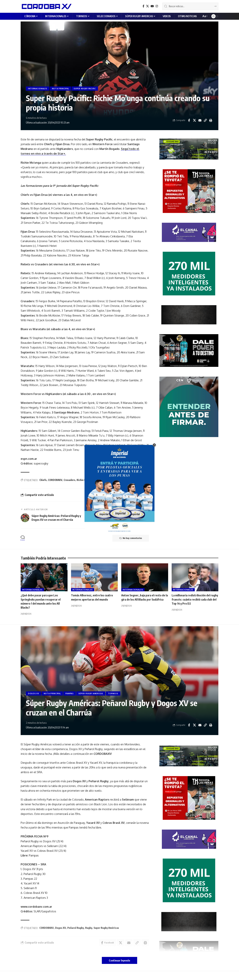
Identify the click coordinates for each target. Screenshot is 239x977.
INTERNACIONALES (37, 89)
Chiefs (43, 479)
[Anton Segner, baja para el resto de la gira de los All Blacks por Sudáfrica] (144, 577)
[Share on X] (194, 120)
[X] (147, 6)
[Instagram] (157, 6)
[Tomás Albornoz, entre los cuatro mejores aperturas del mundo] (94, 577)
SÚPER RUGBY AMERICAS (90, 693)
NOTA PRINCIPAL (60, 89)
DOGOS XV (33, 693)
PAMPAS (69, 693)
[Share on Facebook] (189, 120)
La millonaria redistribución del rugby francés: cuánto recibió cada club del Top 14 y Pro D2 (195, 599)
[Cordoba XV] (46, 6)
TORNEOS (113, 693)
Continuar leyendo (119, 960)
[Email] (199, 120)
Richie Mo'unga (85, 479)
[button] (205, 16)
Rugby (98, 479)
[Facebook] (143, 6)
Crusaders (69, 479)
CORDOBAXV (55, 479)
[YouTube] (152, 6)
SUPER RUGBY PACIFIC (85, 89)
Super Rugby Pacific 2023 (118, 479)
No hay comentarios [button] (132, 538)
